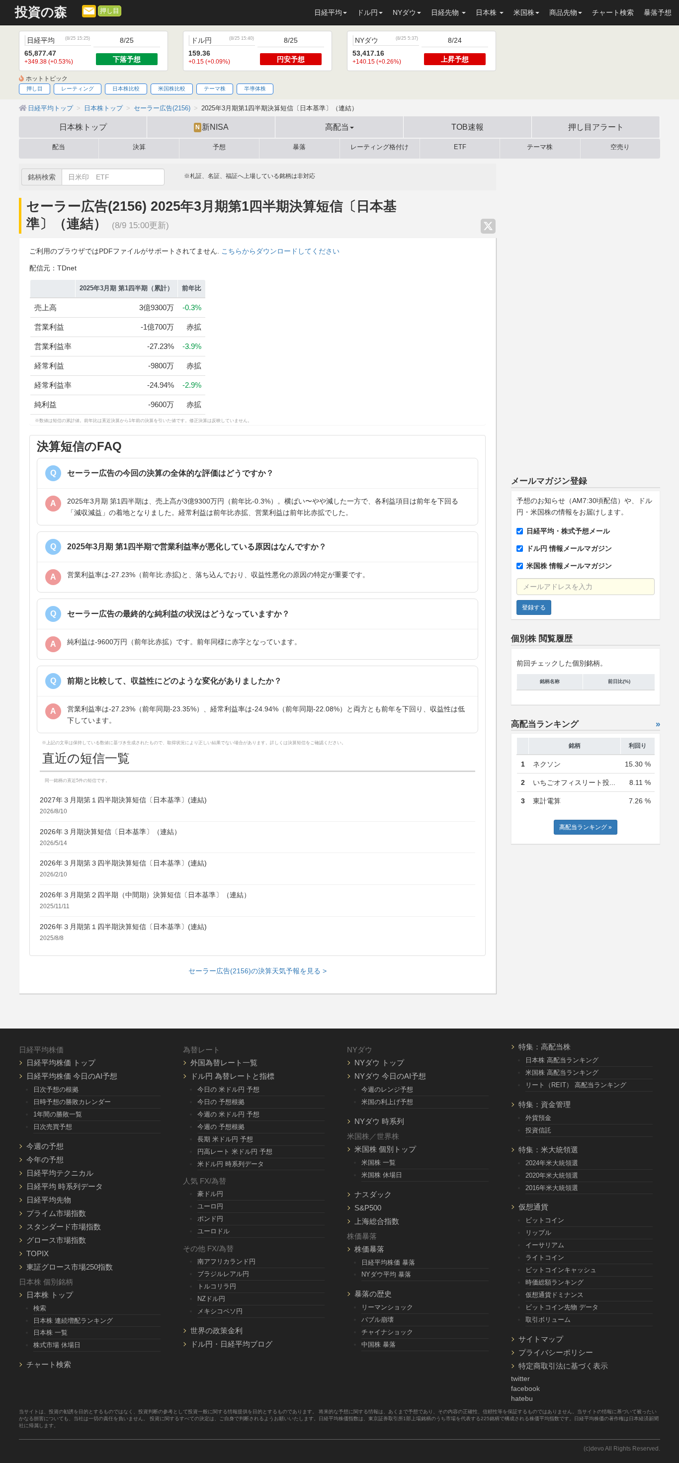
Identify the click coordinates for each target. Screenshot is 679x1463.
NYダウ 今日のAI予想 (390, 1076)
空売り (620, 147)
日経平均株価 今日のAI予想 (71, 1076)
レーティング (77, 88)
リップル (538, 1232)
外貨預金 (538, 1117)
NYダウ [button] (404, 12)
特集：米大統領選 (548, 1149)
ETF (460, 147)
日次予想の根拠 (56, 1089)
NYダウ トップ (379, 1062)
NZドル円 (211, 1298)
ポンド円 (210, 1218)
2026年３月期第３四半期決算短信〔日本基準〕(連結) (123, 863)
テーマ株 (215, 88)
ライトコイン (544, 1257)
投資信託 (538, 1130)
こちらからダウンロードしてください (280, 251)
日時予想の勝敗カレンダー (72, 1102)
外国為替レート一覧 (223, 1062)
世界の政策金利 (216, 1330)
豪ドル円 (210, 1194)
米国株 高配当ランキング (561, 1072)
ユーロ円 (210, 1206)
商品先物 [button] (563, 12)
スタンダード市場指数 (63, 1226)
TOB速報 (467, 126)
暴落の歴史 (373, 1294)
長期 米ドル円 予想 (225, 1139)
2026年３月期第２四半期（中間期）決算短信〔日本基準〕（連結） (145, 895)
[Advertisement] (585, 313)
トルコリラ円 (216, 1286)
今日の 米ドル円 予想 (228, 1089)
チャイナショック (387, 1332)
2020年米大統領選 (551, 1175)
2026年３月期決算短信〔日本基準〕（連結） (110, 832)
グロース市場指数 (56, 1240)
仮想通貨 (533, 1207)
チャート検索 (613, 12)
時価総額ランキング (554, 1282)
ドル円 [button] (367, 12)
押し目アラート (596, 126)
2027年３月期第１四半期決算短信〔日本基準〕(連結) (123, 800)
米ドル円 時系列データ (230, 1164)
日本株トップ (83, 126)
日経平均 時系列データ (64, 1186)
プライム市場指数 (56, 1213)
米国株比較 (171, 88)
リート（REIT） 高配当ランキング (575, 1085)
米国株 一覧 (378, 1162)
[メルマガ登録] (89, 10)
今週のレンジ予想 (387, 1089)
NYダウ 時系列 (379, 1121)
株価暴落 (369, 1249)
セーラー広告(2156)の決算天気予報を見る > (257, 971)
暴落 (299, 147)
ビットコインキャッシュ (560, 1270)
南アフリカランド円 (226, 1261)
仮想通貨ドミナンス (554, 1294)
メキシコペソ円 (220, 1311)
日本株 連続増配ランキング (73, 1320)
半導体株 (255, 88)
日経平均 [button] (328, 12)
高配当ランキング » (585, 827)
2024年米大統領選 (551, 1163)
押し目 (109, 10)
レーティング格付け (379, 147)
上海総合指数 (376, 1221)
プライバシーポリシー (555, 1352)
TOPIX (37, 1253)
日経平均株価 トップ (60, 1062)
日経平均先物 (48, 1200)
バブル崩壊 (377, 1319)
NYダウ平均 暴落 (386, 1274)
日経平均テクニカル (59, 1173)
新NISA (212, 126)
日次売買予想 (52, 1126)
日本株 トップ (49, 1295)
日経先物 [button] (446, 12)
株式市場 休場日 (57, 1345)
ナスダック (373, 1194)
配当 (58, 147)
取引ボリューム (548, 1319)
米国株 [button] (523, 12)
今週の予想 (45, 1146)
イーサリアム (544, 1245)
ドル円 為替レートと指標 (232, 1076)
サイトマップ (540, 1339)
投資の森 (41, 12)
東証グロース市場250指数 (69, 1267)
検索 (39, 1308)
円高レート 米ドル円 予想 (234, 1151)
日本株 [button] (487, 12)
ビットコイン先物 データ (561, 1307)
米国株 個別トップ (385, 1149)
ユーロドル (213, 1231)
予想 (219, 147)
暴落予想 (658, 12)
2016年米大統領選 (551, 1188)
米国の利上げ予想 (387, 1102)
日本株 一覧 (50, 1332)
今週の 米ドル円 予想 (228, 1114)
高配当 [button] (337, 126)
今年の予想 (45, 1159)
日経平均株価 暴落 (388, 1262)
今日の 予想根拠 (221, 1102)
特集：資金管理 (544, 1104)
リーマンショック (387, 1307)
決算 (139, 147)
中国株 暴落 (378, 1344)
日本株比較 (126, 88)
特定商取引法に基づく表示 (563, 1366)
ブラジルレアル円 (223, 1274)
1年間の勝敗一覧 (57, 1114)
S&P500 (367, 1208)
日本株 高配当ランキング (561, 1060)
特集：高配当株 (544, 1046)
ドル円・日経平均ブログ (231, 1344)
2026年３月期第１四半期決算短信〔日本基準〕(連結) (123, 927)
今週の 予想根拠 (221, 1126)
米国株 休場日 (381, 1175)
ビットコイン (544, 1220)
